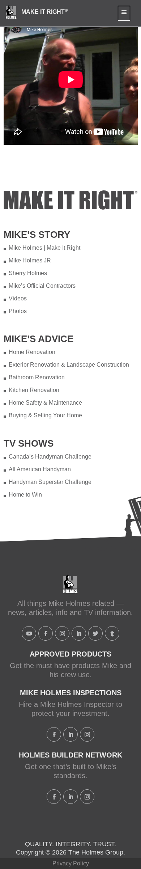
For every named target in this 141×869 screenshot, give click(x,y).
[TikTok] (112, 633)
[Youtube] (29, 633)
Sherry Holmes (28, 273)
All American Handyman (40, 469)
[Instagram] (62, 633)
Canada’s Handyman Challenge (50, 457)
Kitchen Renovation (34, 390)
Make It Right (44, 12)
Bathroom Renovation (37, 377)
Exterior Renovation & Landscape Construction (69, 365)
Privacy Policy (70, 863)
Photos (18, 311)
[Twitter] (95, 633)
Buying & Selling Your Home (45, 415)
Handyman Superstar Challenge (50, 482)
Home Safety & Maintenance (45, 403)
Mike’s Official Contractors (42, 286)
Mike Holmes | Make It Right (44, 248)
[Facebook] (45, 633)
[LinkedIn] (79, 633)
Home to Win (25, 495)
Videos (18, 298)
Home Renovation (32, 352)
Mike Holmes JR (30, 260)
